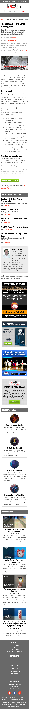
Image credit (25, 71)
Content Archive (14, 663)
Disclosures (14, 674)
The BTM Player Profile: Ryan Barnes (14, 227)
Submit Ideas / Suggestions (14, 651)
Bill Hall (15, 37)
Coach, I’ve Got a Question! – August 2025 (14, 219)
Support (16, 1)
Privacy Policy (14, 676)
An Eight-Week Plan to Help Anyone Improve (14, 234)
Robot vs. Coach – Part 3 (10, 209)
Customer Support (14, 672)
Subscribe (7, 1)
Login (25, 1)
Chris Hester (8, 229)
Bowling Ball (12, 40)
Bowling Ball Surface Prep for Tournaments (12, 199)
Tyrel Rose (7, 205)
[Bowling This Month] (14, 8)
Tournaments (14, 665)
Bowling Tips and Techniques (13, 18)
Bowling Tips (14, 659)
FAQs (14, 647)
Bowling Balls (14, 649)
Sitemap (16, 699)
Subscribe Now (14, 645)
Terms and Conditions (14, 678)
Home (2, 18)
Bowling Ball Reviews (15, 661)
